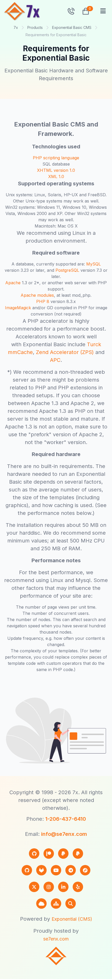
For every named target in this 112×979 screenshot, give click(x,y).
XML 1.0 (56, 176)
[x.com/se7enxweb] (34, 887)
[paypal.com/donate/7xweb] (78, 853)
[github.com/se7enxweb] (27, 870)
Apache (13, 282)
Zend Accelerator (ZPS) (65, 352)
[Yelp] (78, 887)
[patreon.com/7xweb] (48, 853)
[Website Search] (70, 903)
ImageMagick (18, 307)
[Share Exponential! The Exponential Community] (85, 870)
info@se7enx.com (64, 834)
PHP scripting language (56, 157)
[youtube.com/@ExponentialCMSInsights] (56, 870)
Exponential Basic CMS (71, 27)
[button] (83, 11)
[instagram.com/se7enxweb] (48, 887)
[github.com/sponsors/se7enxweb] (34, 853)
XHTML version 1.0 (56, 170)
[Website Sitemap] (56, 903)
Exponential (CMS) (72, 919)
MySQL (93, 264)
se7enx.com (56, 939)
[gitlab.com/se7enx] (41, 870)
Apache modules (37, 295)
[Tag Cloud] (41, 903)
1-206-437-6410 (65, 819)
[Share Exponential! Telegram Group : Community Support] (70, 870)
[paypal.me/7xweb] (63, 853)
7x (16, 27)
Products (35, 27)
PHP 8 (42, 301)
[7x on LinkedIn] (63, 887)
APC (55, 360)
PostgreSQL (67, 270)
